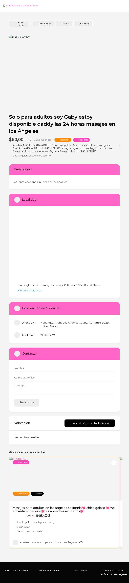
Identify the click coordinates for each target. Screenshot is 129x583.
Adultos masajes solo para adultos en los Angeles (48, 542)
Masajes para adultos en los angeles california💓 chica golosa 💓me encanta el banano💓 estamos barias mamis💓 (64, 509)
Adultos (17, 145)
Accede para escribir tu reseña (91, 423)
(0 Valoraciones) (42, 140)
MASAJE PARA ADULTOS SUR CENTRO (36, 148)
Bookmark (45, 23)
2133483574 (47, 335)
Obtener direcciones (30, 290)
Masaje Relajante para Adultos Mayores (36, 151)
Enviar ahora (26, 402)
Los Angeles (20, 155)
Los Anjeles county (40, 155)
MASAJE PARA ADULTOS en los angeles (47, 145)
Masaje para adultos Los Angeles (91, 145)
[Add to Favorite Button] (113, 462)
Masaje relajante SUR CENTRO (78, 151)
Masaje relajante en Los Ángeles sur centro (86, 148)
